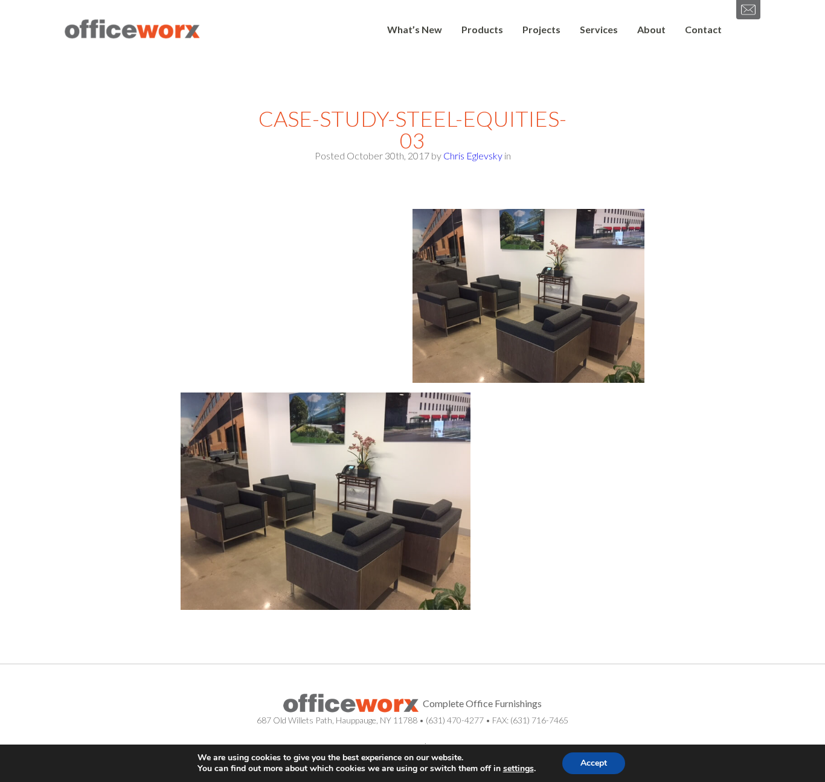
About (651, 29)
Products (482, 29)
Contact (703, 29)
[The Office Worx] (132, 29)
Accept (593, 763)
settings (518, 768)
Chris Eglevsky (472, 155)
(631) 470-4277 (455, 720)
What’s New (414, 29)
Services (599, 29)
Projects (541, 29)
